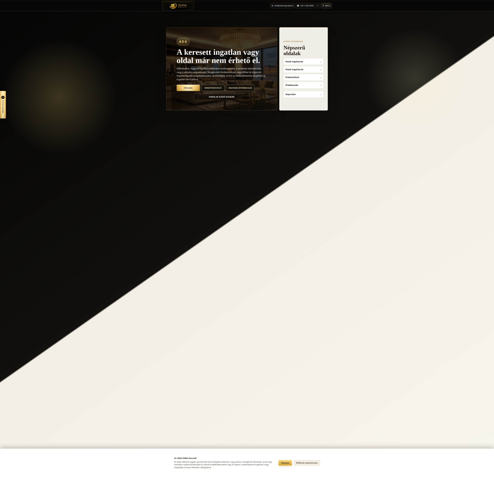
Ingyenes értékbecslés (240, 88)
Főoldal (188, 88)
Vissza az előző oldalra (222, 96)
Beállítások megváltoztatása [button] (307, 463)
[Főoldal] (178, 5)
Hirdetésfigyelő (213, 88)
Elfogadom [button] (285, 463)
